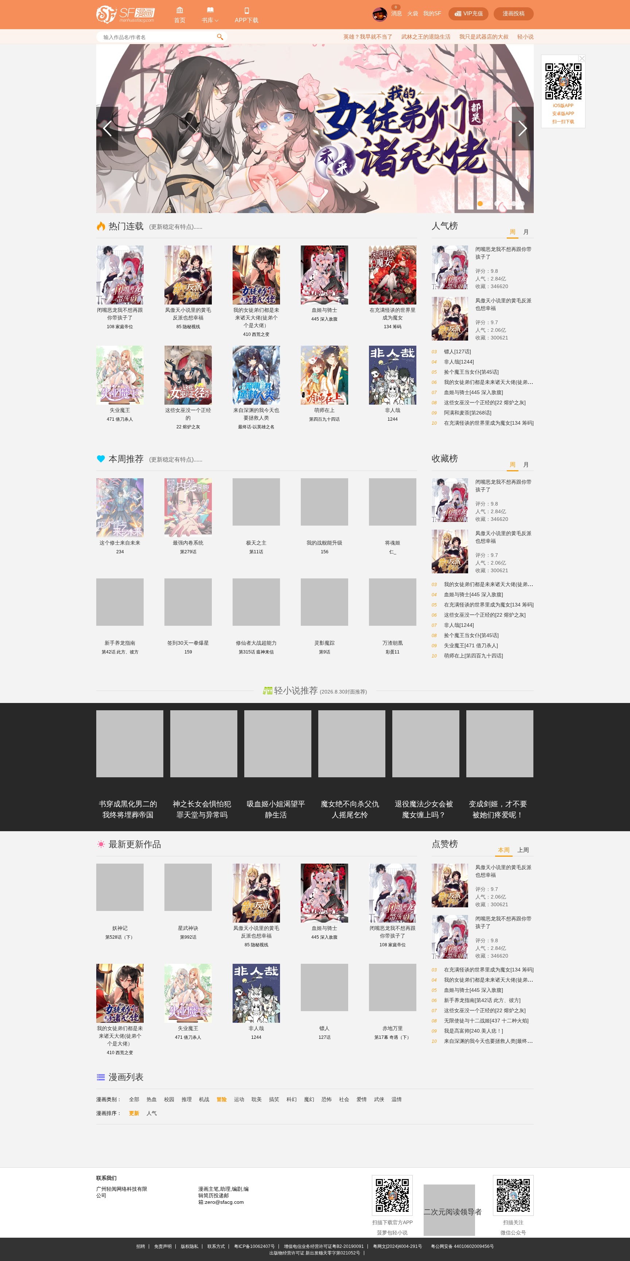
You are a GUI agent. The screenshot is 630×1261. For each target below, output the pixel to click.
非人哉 (392, 410)
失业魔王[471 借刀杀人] (471, 645)
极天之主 (256, 543)
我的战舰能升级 (324, 543)
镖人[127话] (457, 351)
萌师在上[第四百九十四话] (473, 656)
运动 (239, 1099)
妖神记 (120, 928)
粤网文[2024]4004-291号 (397, 1246)
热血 (152, 1099)
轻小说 (525, 37)
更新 (134, 1113)
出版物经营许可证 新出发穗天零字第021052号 (314, 1253)
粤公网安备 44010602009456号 (462, 1246)
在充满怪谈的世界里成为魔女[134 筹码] (489, 423)
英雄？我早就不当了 (368, 37)
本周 (504, 850)
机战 (204, 1099)
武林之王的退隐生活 (426, 37)
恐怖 (327, 1099)
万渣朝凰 (392, 643)
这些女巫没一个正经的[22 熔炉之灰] (485, 402)
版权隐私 (189, 1246)
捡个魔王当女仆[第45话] (471, 372)
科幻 (292, 1099)
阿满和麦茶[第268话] (467, 413)
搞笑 (274, 1099)
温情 (397, 1099)
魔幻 (309, 1099)
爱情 (362, 1099)
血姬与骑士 (324, 310)
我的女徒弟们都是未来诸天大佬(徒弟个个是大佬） (256, 317)
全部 (134, 1099)
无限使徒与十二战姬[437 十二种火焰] (486, 1021)
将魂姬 (392, 543)
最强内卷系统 (188, 543)
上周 (523, 850)
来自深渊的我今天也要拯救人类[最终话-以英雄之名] (502, 1041)
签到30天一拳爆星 (188, 643)
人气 (152, 1113)
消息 (396, 13)
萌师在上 (324, 410)
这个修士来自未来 (120, 543)
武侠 (379, 1099)
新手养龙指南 (120, 643)
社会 (344, 1099)
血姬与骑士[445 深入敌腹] (473, 392)
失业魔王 (120, 410)
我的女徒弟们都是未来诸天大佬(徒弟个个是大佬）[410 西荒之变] (518, 382)
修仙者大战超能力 (256, 643)
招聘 (140, 1246)
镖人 (324, 1028)
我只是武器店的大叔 (484, 37)
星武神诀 (188, 928)
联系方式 (216, 1246)
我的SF (432, 13)
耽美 (257, 1099)
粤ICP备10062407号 (254, 1246)
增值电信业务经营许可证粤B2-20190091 (324, 1246)
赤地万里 (392, 1028)
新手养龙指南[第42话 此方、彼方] (482, 1000)
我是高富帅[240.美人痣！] (473, 1031)
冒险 (222, 1099)
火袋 (412, 13)
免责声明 (163, 1246)
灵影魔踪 (324, 643)
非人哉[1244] (459, 362)
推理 (187, 1099)
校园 (169, 1099)
